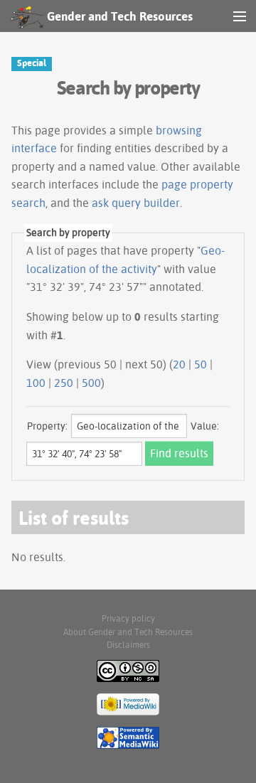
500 (91, 382)
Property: (47, 426)
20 (179, 364)
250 (63, 382)
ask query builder (136, 203)
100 (36, 382)
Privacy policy (128, 618)
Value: (205, 426)
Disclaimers (128, 644)
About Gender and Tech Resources (128, 632)
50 (200, 364)
